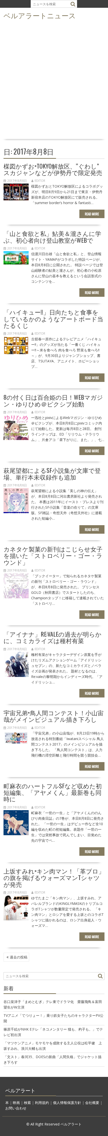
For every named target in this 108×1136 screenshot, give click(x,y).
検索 (27, 1102)
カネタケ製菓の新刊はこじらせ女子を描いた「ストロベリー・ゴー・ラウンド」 (53, 555)
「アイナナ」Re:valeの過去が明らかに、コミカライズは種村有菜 (52, 637)
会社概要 (92, 1102)
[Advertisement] (54, 81)
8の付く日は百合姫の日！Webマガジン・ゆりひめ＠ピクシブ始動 (53, 400)
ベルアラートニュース (40, 15)
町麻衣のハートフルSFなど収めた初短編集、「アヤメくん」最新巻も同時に (53, 792)
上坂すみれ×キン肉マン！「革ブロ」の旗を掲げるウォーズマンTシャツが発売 (54, 877)
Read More (92, 213)
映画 (16, 1102)
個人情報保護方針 (67, 1102)
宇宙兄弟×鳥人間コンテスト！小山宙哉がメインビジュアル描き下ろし (53, 716)
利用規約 (42, 1102)
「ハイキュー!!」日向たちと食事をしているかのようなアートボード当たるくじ (53, 318)
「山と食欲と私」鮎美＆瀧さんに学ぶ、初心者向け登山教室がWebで (52, 236)
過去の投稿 (18, 957)
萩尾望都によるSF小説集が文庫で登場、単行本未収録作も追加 (52, 473)
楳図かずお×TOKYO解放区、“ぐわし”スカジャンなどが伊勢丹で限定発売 (53, 169)
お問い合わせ (15, 1108)
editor (40, 181)
